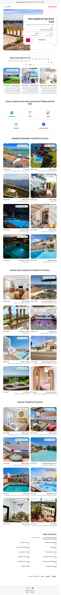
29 (32, 59)
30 (51, 62)
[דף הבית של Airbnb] (53, 6)
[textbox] (47, 35)
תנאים (27, 592)
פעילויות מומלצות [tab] (36, 537)
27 (39, 59)
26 (42, 59)
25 (45, 59)
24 (48, 59)
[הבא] (26, 64)
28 (36, 59)
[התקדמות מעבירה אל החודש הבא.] (32, 39)
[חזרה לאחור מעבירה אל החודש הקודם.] (51, 39)
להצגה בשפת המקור (20, 2)
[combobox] (40, 30)
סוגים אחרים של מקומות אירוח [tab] (50, 537)
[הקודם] (33, 64)
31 (48, 62)
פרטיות (32, 592)
